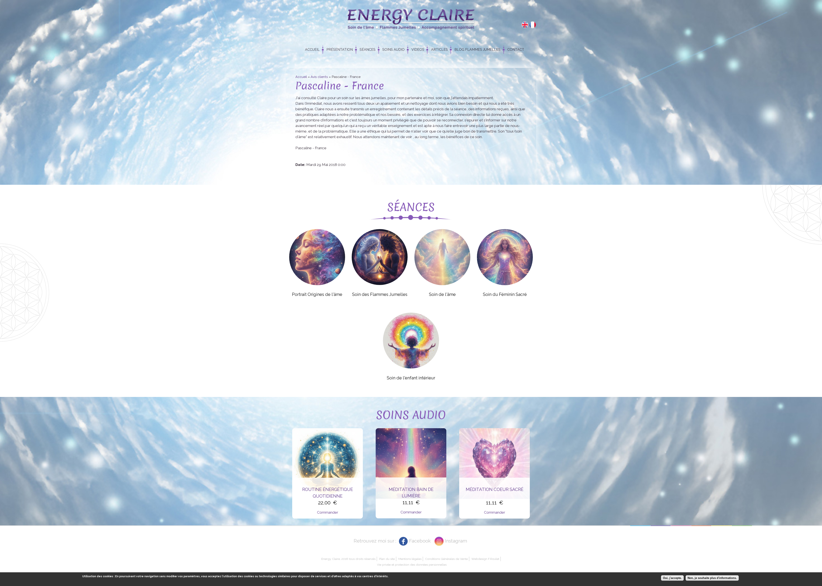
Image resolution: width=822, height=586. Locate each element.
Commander (327, 512)
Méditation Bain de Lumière (411, 492)
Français (532, 24)
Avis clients (319, 77)
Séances (367, 50)
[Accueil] (411, 20)
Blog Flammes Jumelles (477, 50)
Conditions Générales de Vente (446, 559)
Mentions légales (409, 559)
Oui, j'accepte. (672, 578)
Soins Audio (393, 50)
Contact (515, 50)
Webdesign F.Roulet (485, 559)
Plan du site (387, 559)
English (524, 24)
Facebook (420, 541)
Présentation (339, 50)
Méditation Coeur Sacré (494, 489)
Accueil (312, 50)
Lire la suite (317, 257)
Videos (417, 50)
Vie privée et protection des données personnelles (412, 564)
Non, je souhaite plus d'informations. (712, 578)
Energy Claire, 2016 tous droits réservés (348, 559)
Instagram (456, 541)
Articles (439, 50)
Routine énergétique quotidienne (327, 492)
